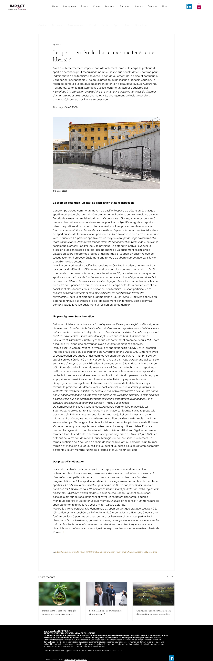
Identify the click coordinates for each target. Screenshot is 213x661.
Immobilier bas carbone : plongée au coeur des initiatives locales (59, 612)
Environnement (76, 25)
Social (105, 25)
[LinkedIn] (189, 6)
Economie (57, 25)
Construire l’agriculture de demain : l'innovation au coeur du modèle (153, 612)
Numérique (140, 25)
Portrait (93, 25)
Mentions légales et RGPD (75, 660)
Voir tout (171, 576)
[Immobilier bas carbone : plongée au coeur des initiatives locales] (59, 594)
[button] (198, 6)
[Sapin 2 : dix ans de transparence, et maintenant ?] (107, 594)
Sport (116, 25)
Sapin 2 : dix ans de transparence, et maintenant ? (105, 612)
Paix (127, 25)
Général (42, 25)
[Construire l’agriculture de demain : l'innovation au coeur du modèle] (153, 594)
